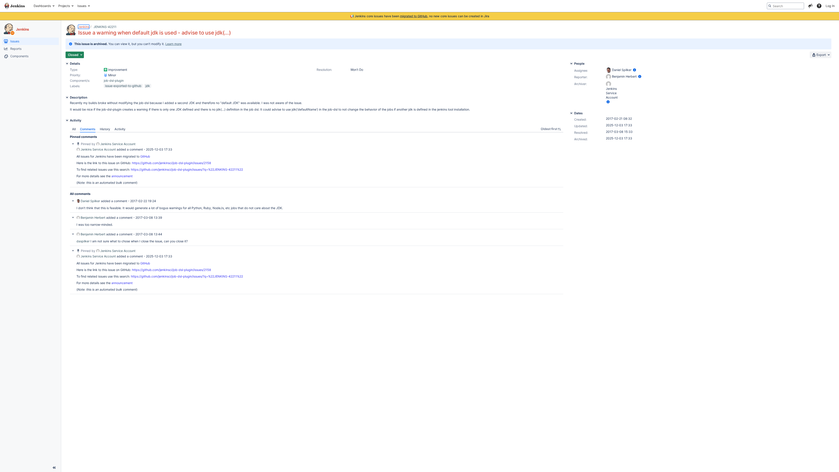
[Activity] (67, 120)
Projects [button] (64, 6)
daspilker (83, 241)
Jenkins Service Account (117, 144)
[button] (810, 5)
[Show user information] (634, 70)
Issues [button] (81, 6)
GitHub (145, 156)
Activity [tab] (119, 129)
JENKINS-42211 (105, 27)
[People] (571, 63)
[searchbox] (785, 6)
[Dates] (571, 113)
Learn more (173, 44)
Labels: (75, 86)
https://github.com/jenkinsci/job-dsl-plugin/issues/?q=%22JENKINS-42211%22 (187, 169)
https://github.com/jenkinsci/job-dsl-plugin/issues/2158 (171, 163)
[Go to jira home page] (14, 6)
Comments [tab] (87, 129)
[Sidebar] (54, 467)
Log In (830, 6)
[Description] (67, 97)
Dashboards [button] (42, 6)
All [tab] (74, 129)
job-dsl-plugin (114, 80)
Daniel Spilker (90, 201)
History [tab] (105, 129)
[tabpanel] (316, 213)
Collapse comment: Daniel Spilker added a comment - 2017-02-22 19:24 (73, 201)
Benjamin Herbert (93, 217)
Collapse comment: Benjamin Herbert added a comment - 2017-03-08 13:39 (73, 217)
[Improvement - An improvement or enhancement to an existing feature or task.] (105, 69)
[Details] (67, 63)
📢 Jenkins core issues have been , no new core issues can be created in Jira (419, 16)
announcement (122, 176)
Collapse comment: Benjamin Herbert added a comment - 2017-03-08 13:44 (73, 234)
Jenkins (83, 27)
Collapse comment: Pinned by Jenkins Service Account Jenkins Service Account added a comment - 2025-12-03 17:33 (73, 144)
